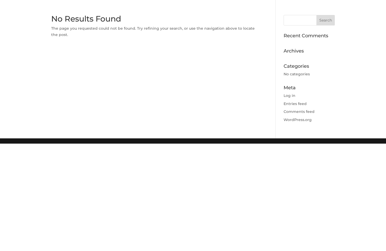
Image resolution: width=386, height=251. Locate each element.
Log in (289, 95)
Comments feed (299, 111)
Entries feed (295, 103)
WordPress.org (298, 119)
